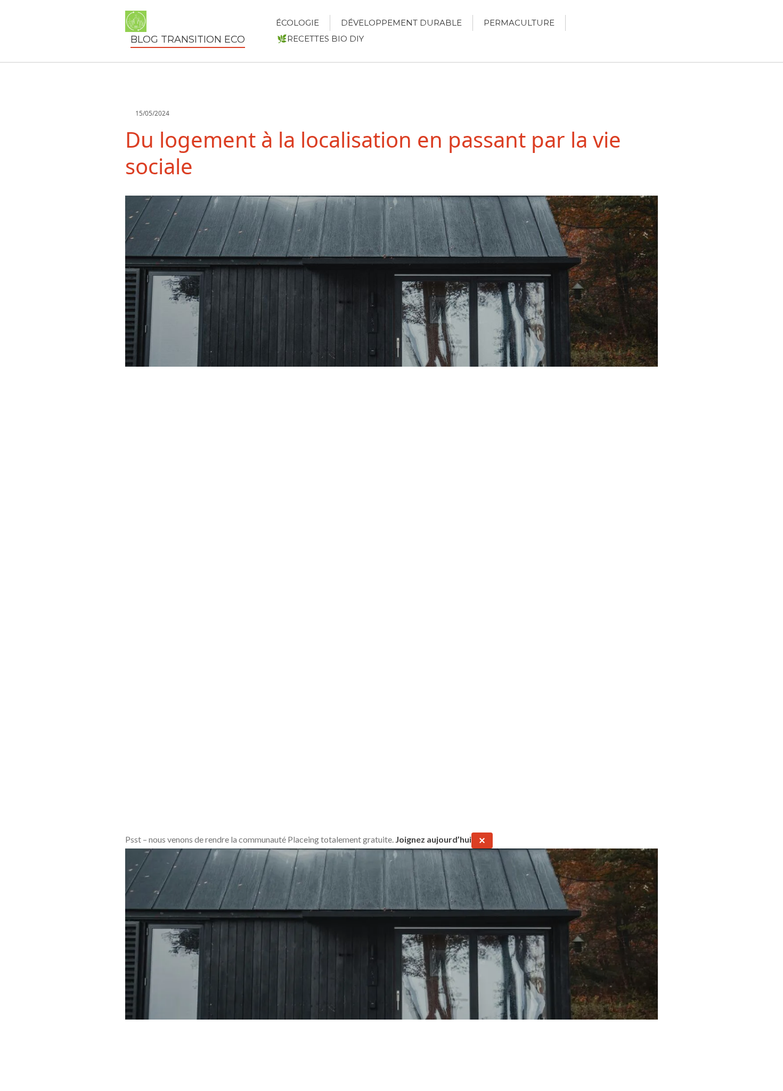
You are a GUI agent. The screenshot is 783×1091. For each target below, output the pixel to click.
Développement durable (401, 23)
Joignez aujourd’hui (433, 839)
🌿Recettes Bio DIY (320, 39)
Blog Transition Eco (187, 39)
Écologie (297, 23)
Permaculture (519, 23)
